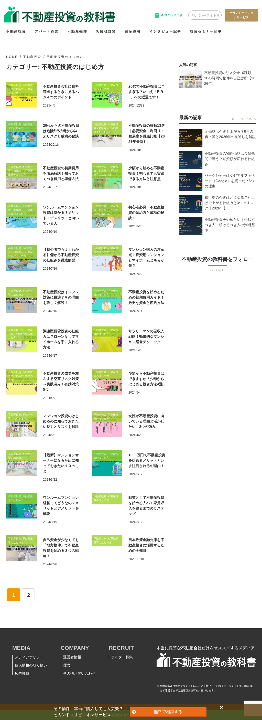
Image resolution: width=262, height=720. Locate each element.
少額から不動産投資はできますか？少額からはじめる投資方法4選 (146, 378)
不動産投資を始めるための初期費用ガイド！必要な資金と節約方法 (146, 297)
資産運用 (133, 31)
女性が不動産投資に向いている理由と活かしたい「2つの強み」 (146, 421)
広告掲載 (22, 673)
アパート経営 (47, 31)
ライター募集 (122, 657)
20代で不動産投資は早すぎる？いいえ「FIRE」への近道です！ (146, 91)
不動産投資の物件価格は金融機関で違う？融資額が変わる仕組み (230, 158)
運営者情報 (72, 657)
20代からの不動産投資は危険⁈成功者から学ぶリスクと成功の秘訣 (61, 130)
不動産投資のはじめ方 (65, 57)
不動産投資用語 (172, 15)
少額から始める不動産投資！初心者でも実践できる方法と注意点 (146, 173)
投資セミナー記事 (206, 31)
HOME (12, 57)
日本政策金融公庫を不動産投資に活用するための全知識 (146, 545)
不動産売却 (78, 31)
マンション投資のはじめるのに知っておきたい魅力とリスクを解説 (61, 421)
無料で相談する (168, 712)
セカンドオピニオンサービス (241, 15)
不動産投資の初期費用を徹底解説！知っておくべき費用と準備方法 (61, 173)
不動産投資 (16, 31)
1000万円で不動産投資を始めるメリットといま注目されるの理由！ (146, 460)
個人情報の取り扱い (31, 665)
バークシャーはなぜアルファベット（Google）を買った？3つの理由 (230, 180)
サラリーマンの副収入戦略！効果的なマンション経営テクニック (146, 336)
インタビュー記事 (165, 31)
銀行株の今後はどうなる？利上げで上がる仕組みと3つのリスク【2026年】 (230, 202)
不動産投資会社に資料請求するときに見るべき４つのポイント (61, 91)
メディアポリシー (29, 657)
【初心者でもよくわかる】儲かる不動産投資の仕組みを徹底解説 (61, 254)
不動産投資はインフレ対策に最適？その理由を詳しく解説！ (61, 297)
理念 (66, 665)
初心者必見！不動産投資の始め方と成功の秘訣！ (146, 212)
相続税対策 (106, 31)
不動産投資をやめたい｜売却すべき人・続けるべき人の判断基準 (230, 224)
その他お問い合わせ (79, 673)
